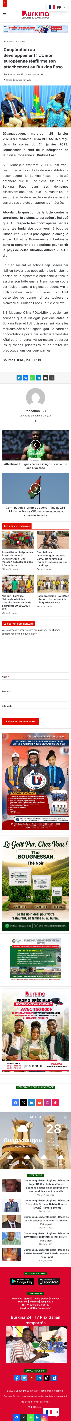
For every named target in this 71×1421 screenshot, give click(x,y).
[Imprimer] (51, 377)
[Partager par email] (45, 377)
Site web (7, 706)
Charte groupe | (41, 1298)
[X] (23, 1417)
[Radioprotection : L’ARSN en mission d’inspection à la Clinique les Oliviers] (53, 584)
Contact (54, 1298)
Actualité (21, 41)
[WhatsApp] (32, 377)
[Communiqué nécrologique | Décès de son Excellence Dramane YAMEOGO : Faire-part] (11, 1221)
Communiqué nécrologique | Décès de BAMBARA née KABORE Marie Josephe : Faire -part (46, 1253)
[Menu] (4, 16)
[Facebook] (16, 1417)
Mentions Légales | (22, 1298)
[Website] (35, 421)
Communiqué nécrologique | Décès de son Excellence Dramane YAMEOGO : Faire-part (46, 1220)
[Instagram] (44, 1417)
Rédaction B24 (13, 74)
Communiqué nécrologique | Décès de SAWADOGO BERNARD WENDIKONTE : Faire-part (46, 1237)
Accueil (10, 41)
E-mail (6, 691)
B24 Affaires (34, 1407)
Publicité (23, 1301)
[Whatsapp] (30, 1417)
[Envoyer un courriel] (22, 74)
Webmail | (34, 1301)
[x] (24, 1380)
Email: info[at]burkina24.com (35, 1308)
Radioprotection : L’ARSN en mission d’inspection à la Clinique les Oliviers (53, 599)
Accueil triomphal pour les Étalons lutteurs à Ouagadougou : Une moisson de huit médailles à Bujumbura (17, 559)
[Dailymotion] (54, 1380)
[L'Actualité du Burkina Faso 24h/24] (35, 14)
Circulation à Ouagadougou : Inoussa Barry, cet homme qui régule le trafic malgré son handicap (52, 559)
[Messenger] (25, 377)
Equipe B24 (46, 1301)
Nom (5, 676)
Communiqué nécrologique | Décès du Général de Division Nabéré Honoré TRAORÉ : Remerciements (46, 1204)
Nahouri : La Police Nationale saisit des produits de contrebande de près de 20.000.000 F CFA (16, 602)
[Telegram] (38, 377)
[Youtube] (32, 1380)
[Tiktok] (47, 1380)
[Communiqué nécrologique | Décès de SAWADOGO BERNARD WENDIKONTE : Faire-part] (11, 1238)
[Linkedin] (37, 1417)
